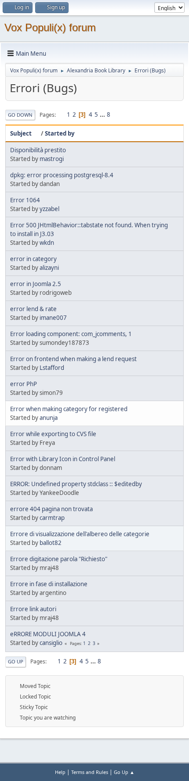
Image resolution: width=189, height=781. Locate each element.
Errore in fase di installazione (48, 584)
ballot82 (51, 543)
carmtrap (52, 518)
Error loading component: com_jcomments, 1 (71, 334)
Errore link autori (33, 609)
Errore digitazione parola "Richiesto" (58, 559)
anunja (49, 418)
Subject (21, 133)
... (103, 114)
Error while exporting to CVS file (53, 434)
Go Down (20, 114)
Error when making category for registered (68, 409)
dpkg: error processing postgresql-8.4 (61, 175)
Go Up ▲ (124, 772)
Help (60, 772)
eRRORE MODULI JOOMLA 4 (48, 634)
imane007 (53, 318)
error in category (33, 259)
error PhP (23, 384)
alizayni (49, 268)
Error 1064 (25, 200)
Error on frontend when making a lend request (73, 359)
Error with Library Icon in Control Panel (62, 459)
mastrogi (52, 159)
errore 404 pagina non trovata (51, 509)
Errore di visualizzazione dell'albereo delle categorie (79, 534)
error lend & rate (33, 309)
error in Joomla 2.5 (35, 284)
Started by (60, 133)
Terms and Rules (89, 772)
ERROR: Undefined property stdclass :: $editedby (76, 484)
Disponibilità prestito (38, 150)
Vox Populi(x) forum (50, 27)
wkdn (47, 243)
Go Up (15, 661)
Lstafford (52, 368)
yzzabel (49, 209)
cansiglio (51, 643)
